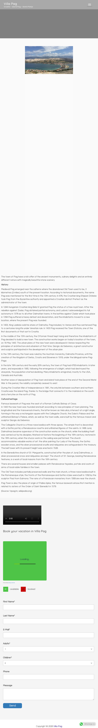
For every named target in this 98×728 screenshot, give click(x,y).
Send (12, 705)
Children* (7, 657)
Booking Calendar (11, 582)
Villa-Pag (57, 726)
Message (7, 685)
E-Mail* (6, 630)
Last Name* (9, 616)
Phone (6, 671)
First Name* (9, 602)
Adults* (6, 643)
